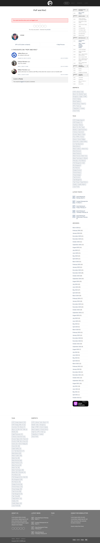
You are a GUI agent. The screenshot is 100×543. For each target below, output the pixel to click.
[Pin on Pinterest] (42, 26)
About (73, 3)
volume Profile (76, 186)
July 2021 (75, 386)
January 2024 (76, 301)
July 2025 (75, 250)
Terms (13, 538)
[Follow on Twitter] (18, 528)
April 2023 (75, 326)
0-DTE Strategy (76, 122)
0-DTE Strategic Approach (78, 120)
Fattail (83, 134)
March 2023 (76, 329)
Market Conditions (77, 148)
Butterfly (75, 129)
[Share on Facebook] (34, 26)
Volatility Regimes (82, 184)
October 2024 (76, 275)
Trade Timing (76, 182)
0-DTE (74, 91)
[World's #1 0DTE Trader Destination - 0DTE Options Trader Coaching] (50, 3)
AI (81, 122)
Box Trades (81, 127)
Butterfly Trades (82, 94)
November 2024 (77, 273)
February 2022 (76, 366)
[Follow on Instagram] (15, 528)
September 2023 (77, 312)
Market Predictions (77, 153)
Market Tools (84, 155)
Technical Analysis (77, 172)
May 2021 (75, 392)
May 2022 (75, 358)
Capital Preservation (82, 129)
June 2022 (75, 355)
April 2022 (75, 360)
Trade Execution (76, 177)
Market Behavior (76, 146)
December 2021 (77, 372)
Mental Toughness (77, 101)
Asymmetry (75, 124)
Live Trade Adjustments (78, 144)
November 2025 (77, 239)
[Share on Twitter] (37, 26)
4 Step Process (61, 44)
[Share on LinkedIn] (45, 26)
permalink (48, 29)
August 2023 (76, 315)
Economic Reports (77, 134)
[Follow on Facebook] (13, 528)
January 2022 (76, 369)
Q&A (84, 163)
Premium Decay (76, 103)
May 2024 (75, 290)
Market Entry (85, 148)
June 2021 (75, 389)
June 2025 (75, 253)
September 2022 (77, 346)
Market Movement (77, 151)
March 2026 (76, 227)
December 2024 (77, 270)
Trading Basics (76, 108)
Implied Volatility (83, 141)
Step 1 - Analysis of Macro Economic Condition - (82, 45)
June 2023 (75, 321)
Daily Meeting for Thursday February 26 (82, 211)
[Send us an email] (21, 528)
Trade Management (77, 179)
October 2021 (76, 377)
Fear (74, 136)
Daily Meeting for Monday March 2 (80, 197)
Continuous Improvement (78, 132)
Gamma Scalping (76, 98)
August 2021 (76, 383)
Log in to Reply (64, 58)
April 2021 (75, 394)
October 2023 (76, 309)
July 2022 (75, 352)
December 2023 (77, 304)
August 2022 (76, 349)
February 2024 (76, 298)
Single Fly (83, 103)
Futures (82, 136)
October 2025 (76, 241)
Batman (81, 124)
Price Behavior (82, 160)
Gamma (74, 139)
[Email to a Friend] (40, 26)
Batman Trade (80, 91)
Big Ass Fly (75, 94)
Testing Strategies (77, 174)
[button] (86, 3)
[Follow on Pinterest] (23, 528)
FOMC (85, 96)
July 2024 (75, 284)
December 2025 (77, 236)
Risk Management (77, 165)
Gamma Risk (76, 141)
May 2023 (75, 324)
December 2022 (77, 338)
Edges (81, 96)
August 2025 (76, 247)
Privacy (18, 538)
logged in (22, 81)
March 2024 (76, 295)
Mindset (85, 158)
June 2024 (75, 287)
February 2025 (76, 264)
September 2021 (77, 380)
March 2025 (76, 261)
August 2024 (76, 281)
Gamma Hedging (81, 139)
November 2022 (77, 341)
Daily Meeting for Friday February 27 (81, 207)
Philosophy (75, 160)
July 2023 (75, 318)
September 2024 (77, 278)
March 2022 (76, 363)
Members (79, 3)
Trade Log (78, 106)
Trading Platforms (84, 182)
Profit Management (77, 163)
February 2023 (76, 332)
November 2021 (77, 375)
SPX (74, 106)
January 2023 (76, 335)
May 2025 (75, 256)
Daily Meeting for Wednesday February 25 (82, 217)
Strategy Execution (77, 170)
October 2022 (76, 343)
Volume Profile (76, 110)
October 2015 (76, 397)
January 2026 (76, 233)
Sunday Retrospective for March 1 (82, 202)
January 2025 (76, 267)
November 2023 (77, 307)
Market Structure (76, 155)
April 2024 (75, 292)
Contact (23, 538)
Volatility (82, 108)
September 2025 (77, 244)
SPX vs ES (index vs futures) (22, 44)
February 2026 (76, 230)
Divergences (75, 96)
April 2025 (75, 258)
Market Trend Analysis (78, 158)
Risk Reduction (76, 167)
